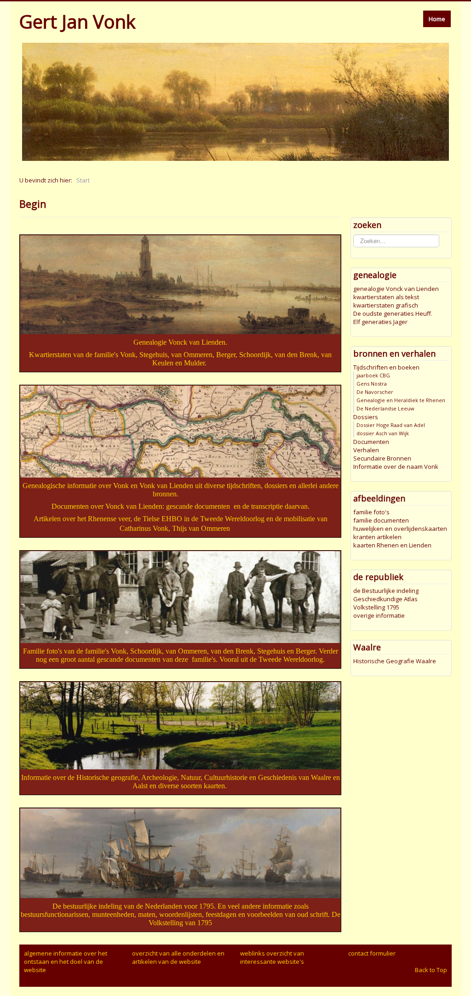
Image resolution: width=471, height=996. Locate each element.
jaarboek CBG (373, 375)
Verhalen (366, 450)
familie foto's (371, 512)
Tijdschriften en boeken (386, 367)
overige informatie (379, 615)
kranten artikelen (377, 537)
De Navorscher (374, 391)
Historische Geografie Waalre (394, 661)
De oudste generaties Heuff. (392, 313)
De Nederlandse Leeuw (385, 408)
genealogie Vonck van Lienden (396, 289)
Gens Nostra (371, 383)
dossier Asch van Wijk (382, 433)
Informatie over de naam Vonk (395, 466)
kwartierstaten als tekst (386, 297)
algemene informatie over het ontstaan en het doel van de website (65, 961)
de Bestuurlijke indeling (386, 590)
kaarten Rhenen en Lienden (392, 545)
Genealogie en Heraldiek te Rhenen (400, 400)
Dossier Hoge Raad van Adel (390, 424)
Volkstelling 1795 (376, 607)
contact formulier (372, 953)
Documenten (371, 442)
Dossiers (365, 417)
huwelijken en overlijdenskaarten (400, 528)
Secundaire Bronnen (382, 458)
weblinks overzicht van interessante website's (272, 957)
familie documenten (381, 520)
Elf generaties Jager (380, 322)
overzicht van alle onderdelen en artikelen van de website (178, 957)
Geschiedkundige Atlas (385, 599)
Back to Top (431, 970)
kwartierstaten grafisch (385, 305)
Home (437, 19)
